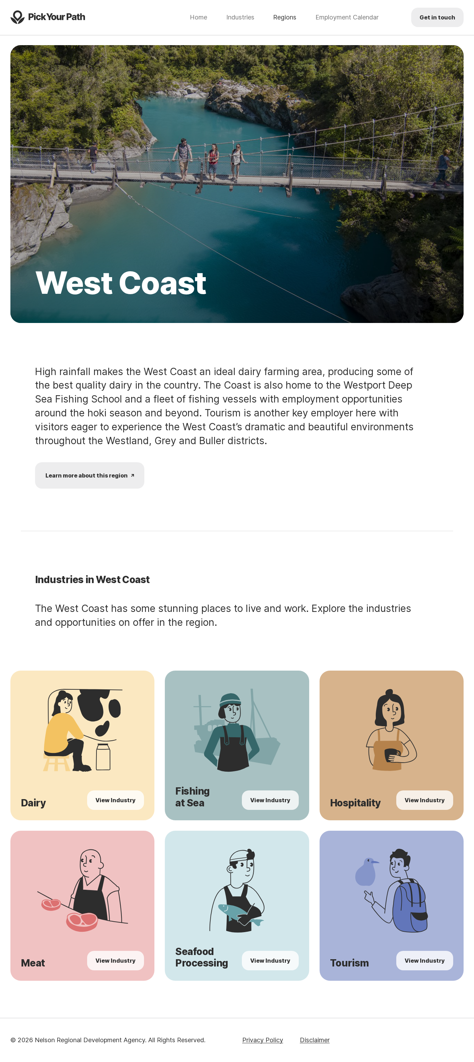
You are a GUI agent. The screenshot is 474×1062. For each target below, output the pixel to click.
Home (198, 17)
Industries (240, 17)
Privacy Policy (262, 1040)
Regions (284, 17)
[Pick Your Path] (47, 17)
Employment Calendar (347, 17)
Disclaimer (315, 1040)
